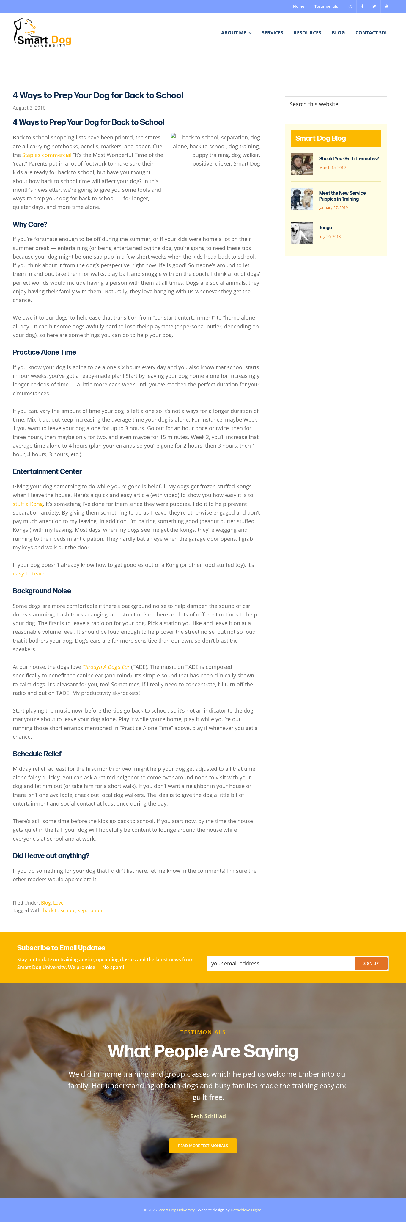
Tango (325, 228)
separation (90, 910)
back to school (59, 910)
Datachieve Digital (246, 1209)
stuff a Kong (28, 503)
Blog (46, 902)
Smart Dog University (176, 1209)
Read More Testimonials (203, 1145)
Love (58, 902)
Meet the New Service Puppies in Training (342, 196)
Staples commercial (47, 154)
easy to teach (29, 573)
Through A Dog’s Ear (106, 666)
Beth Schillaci (203, 1116)
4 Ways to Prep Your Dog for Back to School (98, 95)
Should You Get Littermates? (349, 159)
